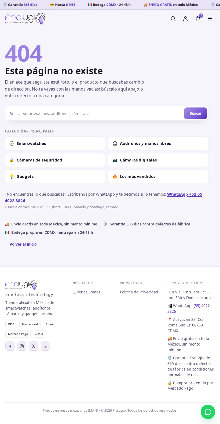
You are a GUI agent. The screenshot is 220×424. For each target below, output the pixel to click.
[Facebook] (9, 346)
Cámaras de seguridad (35, 160)
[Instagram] (21, 346)
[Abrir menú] (210, 18)
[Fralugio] (25, 18)
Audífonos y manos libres (141, 143)
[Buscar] (173, 18)
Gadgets (21, 176)
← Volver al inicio (21, 244)
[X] (33, 346)
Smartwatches (27, 143)
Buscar (195, 113)
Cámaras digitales (134, 160)
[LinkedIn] (45, 346)
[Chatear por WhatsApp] (208, 412)
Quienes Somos (86, 291)
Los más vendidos (133, 176)
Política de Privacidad (139, 291)
